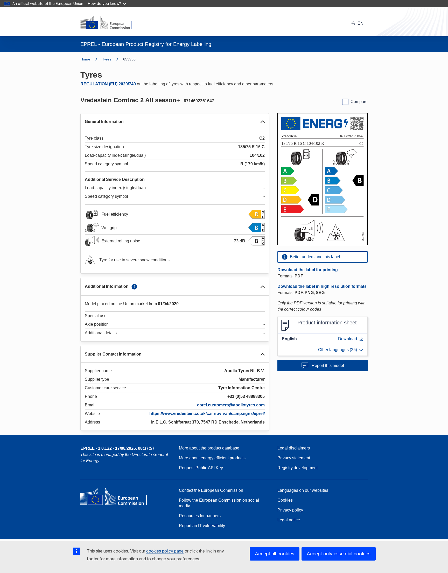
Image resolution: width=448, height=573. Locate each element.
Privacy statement (293, 458)
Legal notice (288, 520)
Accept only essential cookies (338, 553)
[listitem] (112, 59)
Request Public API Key (201, 468)
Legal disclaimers (293, 448)
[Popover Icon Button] (134, 286)
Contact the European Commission (211, 490)
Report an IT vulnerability (202, 525)
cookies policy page (165, 551)
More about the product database (209, 448)
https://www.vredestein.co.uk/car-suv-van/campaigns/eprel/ (207, 413)
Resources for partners (200, 516)
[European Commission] (109, 23)
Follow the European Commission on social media (219, 503)
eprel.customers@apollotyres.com (231, 405)
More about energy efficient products (212, 458)
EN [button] (360, 23)
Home (85, 59)
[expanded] (262, 122)
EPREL (117, 448)
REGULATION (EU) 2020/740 (108, 84)
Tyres (106, 59)
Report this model (328, 365)
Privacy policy (290, 510)
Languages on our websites (302, 490)
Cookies (285, 500)
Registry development (297, 468)
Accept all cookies (274, 553)
